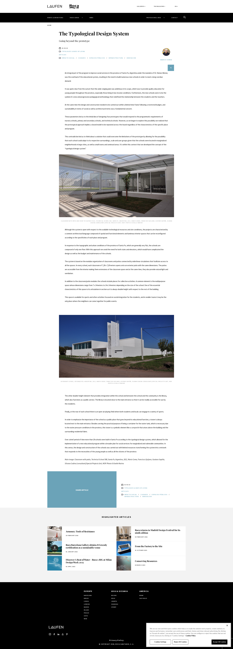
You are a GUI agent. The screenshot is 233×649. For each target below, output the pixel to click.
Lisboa (86, 601)
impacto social (68, 58)
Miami (141, 595)
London (87, 604)
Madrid (86, 607)
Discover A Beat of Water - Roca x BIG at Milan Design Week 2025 (89, 561)
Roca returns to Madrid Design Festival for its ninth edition (157, 531)
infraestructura (116, 58)
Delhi (113, 598)
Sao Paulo (143, 598)
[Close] (227, 625)
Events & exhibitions (55, 17)
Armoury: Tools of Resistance (80, 531)
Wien (85, 619)
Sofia (86, 616)
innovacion (131, 58)
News (91, 17)
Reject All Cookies (180, 642)
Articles (62, 55)
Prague (86, 613)
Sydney (113, 607)
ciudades (82, 58)
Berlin (86, 598)
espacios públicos (97, 58)
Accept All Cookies (219, 642)
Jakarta (114, 601)
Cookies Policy (191, 636)
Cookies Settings (160, 642)
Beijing (114, 595)
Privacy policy (116, 640)
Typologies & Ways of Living (73, 51)
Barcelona (88, 595)
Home (49, 25)
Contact (174, 17)
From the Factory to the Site (148, 546)
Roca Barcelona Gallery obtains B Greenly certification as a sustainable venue (86, 546)
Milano (86, 610)
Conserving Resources (146, 561)
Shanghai (114, 604)
